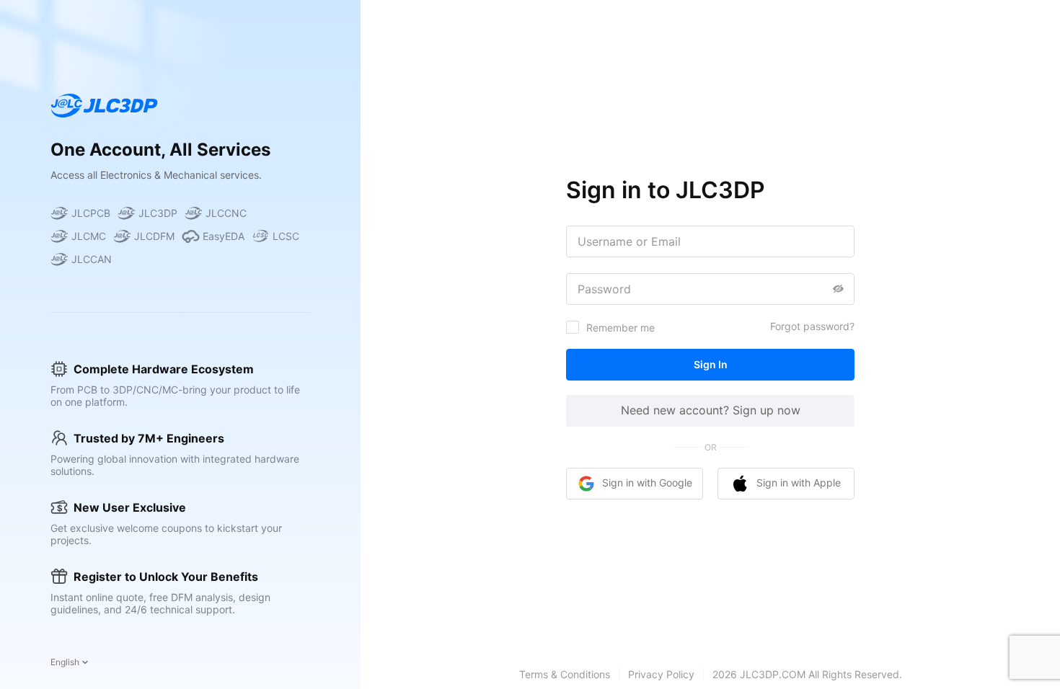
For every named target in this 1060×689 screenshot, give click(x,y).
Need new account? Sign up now (710, 410)
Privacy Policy (661, 674)
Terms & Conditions (564, 674)
